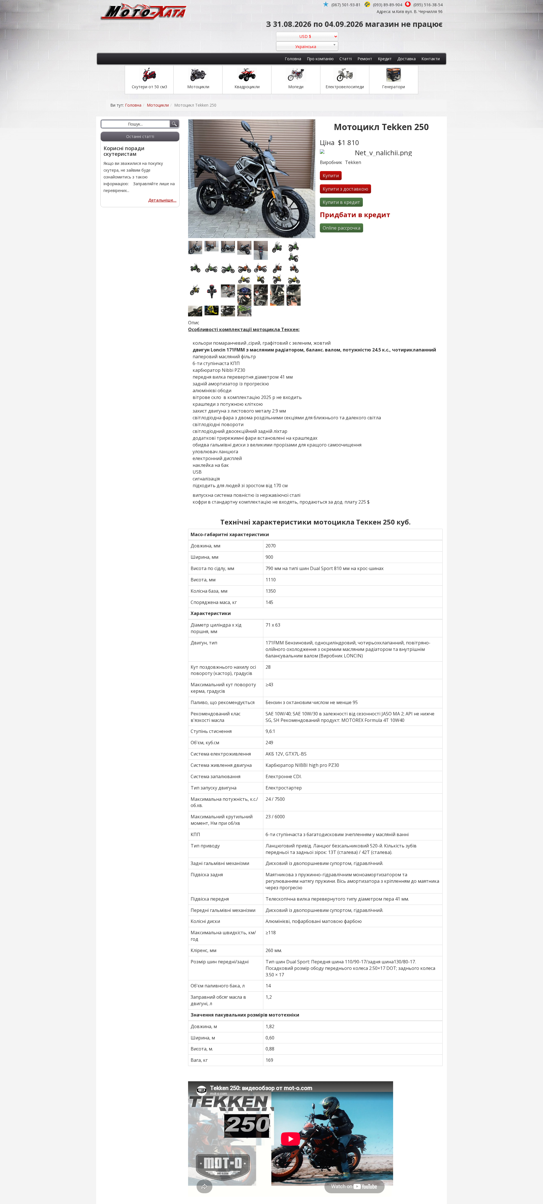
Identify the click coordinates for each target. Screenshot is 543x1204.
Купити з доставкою (345, 189)
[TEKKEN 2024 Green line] (229, 268)
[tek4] (294, 289)
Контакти (430, 58)
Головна (293, 58)
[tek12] (196, 311)
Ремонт (364, 58)
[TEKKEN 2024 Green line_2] (196, 267)
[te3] (278, 267)
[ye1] (212, 291)
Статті (345, 58)
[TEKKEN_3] (245, 289)
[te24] (212, 246)
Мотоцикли (158, 105)
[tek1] (262, 289)
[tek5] (245, 300)
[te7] (294, 278)
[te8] (196, 289)
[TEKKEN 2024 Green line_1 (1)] (212, 267)
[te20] (262, 250)
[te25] (245, 248)
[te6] (262, 278)
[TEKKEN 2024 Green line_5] (278, 247)
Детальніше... (162, 200)
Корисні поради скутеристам (124, 151)
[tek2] (278, 289)
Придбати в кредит (355, 214)
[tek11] (294, 300)
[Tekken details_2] (245, 311)
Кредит (385, 58)
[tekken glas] (229, 290)
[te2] (262, 267)
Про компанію (320, 58)
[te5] (245, 278)
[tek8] (262, 300)
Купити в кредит (341, 202)
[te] (245, 267)
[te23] (229, 247)
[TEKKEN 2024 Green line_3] (294, 257)
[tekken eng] (229, 311)
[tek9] (278, 300)
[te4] (294, 267)
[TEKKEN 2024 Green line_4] (294, 246)
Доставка (406, 58)
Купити (331, 175)
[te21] (196, 247)
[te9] (278, 278)
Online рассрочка (341, 228)
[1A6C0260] (212, 310)
